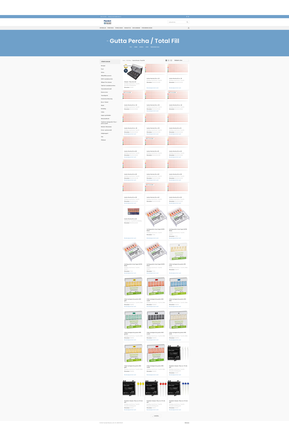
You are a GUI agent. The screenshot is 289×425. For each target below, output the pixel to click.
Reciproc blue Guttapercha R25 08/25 (133, 418)
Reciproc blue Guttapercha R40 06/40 (155, 418)
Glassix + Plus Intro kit (130, 82)
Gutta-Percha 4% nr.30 (153, 174)
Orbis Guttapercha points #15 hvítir (177, 264)
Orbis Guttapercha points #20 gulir (132, 299)
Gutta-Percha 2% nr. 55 (153, 128)
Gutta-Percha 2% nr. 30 (130, 105)
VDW (141, 421)
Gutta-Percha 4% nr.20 (175, 151)
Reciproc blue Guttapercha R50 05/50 (178, 419)
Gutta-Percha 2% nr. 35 (153, 105)
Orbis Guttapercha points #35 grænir (132, 333)
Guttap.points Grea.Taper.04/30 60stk (155, 229)
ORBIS (186, 267)
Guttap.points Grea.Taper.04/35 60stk (178, 229)
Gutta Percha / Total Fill (134, 83)
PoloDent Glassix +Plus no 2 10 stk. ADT (133, 401)
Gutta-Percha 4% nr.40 (153, 197)
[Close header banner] (287, 7)
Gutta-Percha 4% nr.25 (130, 174)
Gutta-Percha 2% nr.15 (175, 128)
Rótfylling (129, 60)
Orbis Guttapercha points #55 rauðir (155, 366)
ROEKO (171, 234)
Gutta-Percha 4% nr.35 (175, 174)
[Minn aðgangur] (188, 27)
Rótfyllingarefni (132, 85)
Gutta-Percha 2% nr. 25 (175, 78)
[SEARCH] (187, 22)
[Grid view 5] (171, 60)
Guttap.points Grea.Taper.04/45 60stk (156, 264)
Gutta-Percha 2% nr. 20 (153, 78)
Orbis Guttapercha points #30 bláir (177, 299)
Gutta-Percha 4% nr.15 (153, 151)
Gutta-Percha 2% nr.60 (130, 151)
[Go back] (108, 40)
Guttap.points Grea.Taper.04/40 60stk (133, 264)
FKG (136, 220)
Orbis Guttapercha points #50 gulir (132, 366)
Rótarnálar (126, 85)
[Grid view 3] (166, 60)
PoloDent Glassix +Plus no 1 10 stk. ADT (178, 366)
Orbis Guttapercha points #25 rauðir (155, 299)
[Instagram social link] (188, 17)
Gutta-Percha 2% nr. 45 (130, 128)
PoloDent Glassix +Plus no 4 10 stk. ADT (178, 401)
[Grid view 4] (168, 60)
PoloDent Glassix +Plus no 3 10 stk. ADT (156, 401)
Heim (124, 60)
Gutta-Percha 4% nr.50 (175, 197)
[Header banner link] (142, 7)
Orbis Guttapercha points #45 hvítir (177, 333)
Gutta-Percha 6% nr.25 (130, 219)
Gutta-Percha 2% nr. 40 (175, 105)
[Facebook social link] (187, 17)
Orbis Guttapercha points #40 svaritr (155, 333)
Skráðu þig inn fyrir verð (152, 87)
